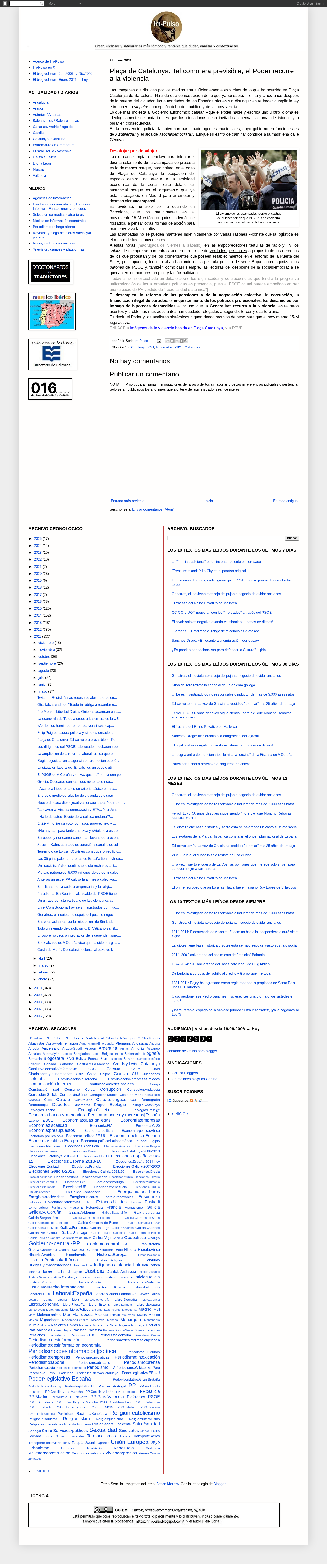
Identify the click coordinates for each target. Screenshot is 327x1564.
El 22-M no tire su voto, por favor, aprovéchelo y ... (76, 823)
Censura (113, 1069)
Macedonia (129, 1309)
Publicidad (65, 1413)
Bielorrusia (132, 1054)
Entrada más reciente (127, 501)
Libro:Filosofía (74, 1304)
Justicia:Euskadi (117, 1277)
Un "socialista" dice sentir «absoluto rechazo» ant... (77, 865)
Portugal (119, 1386)
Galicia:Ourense (147, 1228)
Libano (47, 1299)
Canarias (66, 1064)
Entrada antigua (285, 501)
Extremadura (38, 1207)
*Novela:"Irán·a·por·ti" (123, 1038)
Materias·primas (107, 1315)
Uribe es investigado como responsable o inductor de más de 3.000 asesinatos (233, 694)
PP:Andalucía (150, 1386)
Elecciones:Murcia (121, 1177)
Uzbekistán (93, 1448)
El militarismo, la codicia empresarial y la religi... (74, 886)
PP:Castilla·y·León (99, 1391)
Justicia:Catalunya (63, 1277)
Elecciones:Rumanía (146, 1182)
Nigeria (124, 1325)
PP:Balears (35, 1391)
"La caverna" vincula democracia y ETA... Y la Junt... (78, 809)
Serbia (47, 1431)
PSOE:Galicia (102, 1407)
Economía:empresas (140, 1120)
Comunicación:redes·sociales (110, 1084)
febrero (44, 972)
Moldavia (98, 1320)
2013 (38, 622)
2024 (38, 545)
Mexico (154, 1315)
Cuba (48, 1100)
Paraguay (152, 1330)
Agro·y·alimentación (62, 1043)
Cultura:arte (83, 1100)
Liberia (62, 1299)
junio (42, 684)
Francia (114, 1207)
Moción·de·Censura (75, 1320)
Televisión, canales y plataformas (59, 249)
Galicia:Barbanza (147, 1212)
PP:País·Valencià (107, 1396)
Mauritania (129, 1315)
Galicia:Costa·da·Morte (43, 1228)
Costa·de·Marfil (131, 1095)
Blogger (219, 1484)
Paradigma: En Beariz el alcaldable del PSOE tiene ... (78, 893)
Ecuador (141, 1141)
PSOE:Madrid (126, 1407)
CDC (92, 1069)
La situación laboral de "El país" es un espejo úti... (75, 767)
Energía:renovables (118, 1197)
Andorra (154, 1043)
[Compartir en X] (176, 340)
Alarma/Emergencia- (101, 1043)
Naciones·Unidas (64, 1325)
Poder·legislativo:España (59, 1378)
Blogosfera (54, 1058)
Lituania (97, 1309)
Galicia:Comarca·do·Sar (144, 1223)
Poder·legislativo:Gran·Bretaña (136, 1379)
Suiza (48, 1436)
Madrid (145, 1309)
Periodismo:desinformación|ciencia (132, 1340)
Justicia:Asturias (149, 1272)
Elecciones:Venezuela (110, 1187)
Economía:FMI (101, 1125)
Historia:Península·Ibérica (53, 1259)
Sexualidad (103, 1430)
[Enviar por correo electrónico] (167, 340)
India (89, 1265)
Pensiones (36, 1335)
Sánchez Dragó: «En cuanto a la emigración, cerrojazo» (215, 640)
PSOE (154, 1396)
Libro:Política (80, 1309)
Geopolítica (135, 1237)
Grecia (33, 1250)
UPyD (155, 1443)
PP (132, 1385)
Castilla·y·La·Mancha (93, 1064)
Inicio (209, 501)
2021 (38, 566)
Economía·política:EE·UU (86, 1136)
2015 (38, 608)
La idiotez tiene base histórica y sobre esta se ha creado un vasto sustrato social (234, 827)
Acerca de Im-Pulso (48, 61)
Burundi (129, 1059)
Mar (66, 1314)
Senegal (34, 1431)
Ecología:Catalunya (145, 1105)
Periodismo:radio (41, 1367)
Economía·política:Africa (141, 1130)
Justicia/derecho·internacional (56, 1287)
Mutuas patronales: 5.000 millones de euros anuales (77, 872)
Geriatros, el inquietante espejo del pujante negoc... (77, 914)
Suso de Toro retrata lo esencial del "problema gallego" (214, 685)
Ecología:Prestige (146, 1110)
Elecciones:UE (74, 1187)
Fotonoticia (94, 1207)
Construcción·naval (43, 1089)
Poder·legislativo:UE (80, 1386)
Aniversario (50, 1048)
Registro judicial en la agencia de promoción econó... (78, 760)
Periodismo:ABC (83, 1335)
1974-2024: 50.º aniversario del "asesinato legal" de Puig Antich (221, 964)
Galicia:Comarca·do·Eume (98, 1223)
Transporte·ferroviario (45, 1443)
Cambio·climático (148, 1059)
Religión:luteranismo (144, 1419)
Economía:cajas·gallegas (86, 1120)
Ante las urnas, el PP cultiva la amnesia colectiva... (77, 879)
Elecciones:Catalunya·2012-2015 (54, 1156)
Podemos (66, 1373)
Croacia (34, 1100)
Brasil (104, 1058)
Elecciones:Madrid (93, 1177)
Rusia (96, 1424)
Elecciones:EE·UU (95, 1156)
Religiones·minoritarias (45, 1424)
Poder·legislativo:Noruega (45, 1386)
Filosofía (76, 1207)
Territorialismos (101, 1435)
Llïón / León (42, 163)
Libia (75, 1299)
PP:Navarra (79, 1397)
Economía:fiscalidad (47, 1125)
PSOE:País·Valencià (41, 1413)
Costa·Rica (152, 1095)
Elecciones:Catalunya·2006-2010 (135, 1151)
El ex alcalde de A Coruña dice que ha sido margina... (78, 942)
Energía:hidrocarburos (138, 1191)
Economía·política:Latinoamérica (106, 1141)
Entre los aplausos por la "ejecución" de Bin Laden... (77, 921)
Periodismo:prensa (142, 1362)
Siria (156, 1431)
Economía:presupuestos (51, 1130)
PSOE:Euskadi (39, 1407)
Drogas (100, 1105)
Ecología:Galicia (93, 1109)
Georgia (154, 1238)
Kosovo (120, 1287)
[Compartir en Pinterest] (185, 340)
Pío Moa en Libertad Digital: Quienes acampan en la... (79, 711)
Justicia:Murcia (89, 1282)
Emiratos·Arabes (39, 1192)
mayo (43, 691)
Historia (130, 1250)
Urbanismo (38, 1448)
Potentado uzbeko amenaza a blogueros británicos (211, 764)
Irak (136, 1264)
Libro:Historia (99, 1304)
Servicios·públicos (70, 1430)
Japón (77, 1272)
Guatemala (48, 1250)
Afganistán (36, 1043)
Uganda (104, 1443)
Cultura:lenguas (111, 1099)
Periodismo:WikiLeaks (133, 1367)
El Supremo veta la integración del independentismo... (79, 935)
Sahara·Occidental (116, 1424)
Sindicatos (129, 1430)
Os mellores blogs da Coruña (194, 1079)
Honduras (152, 1260)
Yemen (143, 1453)
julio (41, 677)
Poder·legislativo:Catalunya (97, 1373)
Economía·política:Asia (45, 1136)
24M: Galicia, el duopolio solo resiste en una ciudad (211, 855)
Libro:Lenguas (123, 1304)
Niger (114, 1325)
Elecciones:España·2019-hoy (138, 1161)
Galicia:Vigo (102, 1238)
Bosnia (93, 1059)
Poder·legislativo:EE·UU (141, 1373)
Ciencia (121, 1073)
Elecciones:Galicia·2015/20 (103, 1171)
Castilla (38, 133)
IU (68, 1272)
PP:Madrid (38, 1396)
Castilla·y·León (125, 1064)
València (39, 175)
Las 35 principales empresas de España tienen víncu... (80, 859)
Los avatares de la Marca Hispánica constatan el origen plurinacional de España (234, 836)
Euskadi (152, 1201)
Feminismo (59, 1207)
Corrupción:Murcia (104, 1095)
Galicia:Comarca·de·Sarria (142, 1218)
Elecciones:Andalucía (82, 1146)
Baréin (96, 1054)
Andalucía (40, 102)
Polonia (104, 1386)
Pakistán (79, 1330)
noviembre (47, 649)
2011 (38, 636)
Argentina (108, 1048)
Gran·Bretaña (149, 1244)
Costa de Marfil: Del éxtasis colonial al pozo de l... (76, 949)
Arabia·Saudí (72, 1048)
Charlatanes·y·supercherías (50, 1074)
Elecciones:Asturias (117, 1146)
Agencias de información (52, 198)
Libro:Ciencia (151, 1299)
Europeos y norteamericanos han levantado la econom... (81, 837)
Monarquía (130, 1319)
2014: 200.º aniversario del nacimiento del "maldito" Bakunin (218, 955)
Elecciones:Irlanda (40, 1177)
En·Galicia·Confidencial (83, 1192)
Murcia (38, 169)
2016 (38, 601)
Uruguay (67, 1448)
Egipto (155, 1141)
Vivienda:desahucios (88, 1453)
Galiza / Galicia (44, 157)
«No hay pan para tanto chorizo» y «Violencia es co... (78, 831)
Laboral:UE (128, 1294)
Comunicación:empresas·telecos (134, 1079)
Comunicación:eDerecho (77, 1079)
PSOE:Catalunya (187, 347)
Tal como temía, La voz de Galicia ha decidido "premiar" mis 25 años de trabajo (233, 704)
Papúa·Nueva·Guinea (129, 1330)
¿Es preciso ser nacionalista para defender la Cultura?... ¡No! (219, 650)
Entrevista (34, 1202)
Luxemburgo (112, 1309)
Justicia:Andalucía (121, 1272)
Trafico (124, 1436)
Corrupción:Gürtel (73, 1095)
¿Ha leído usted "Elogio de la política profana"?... (75, 816)
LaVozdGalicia (149, 1294)
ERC (88, 1202)
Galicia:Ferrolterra (74, 1228)
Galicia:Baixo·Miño (114, 1212)
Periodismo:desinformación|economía (64, 1345)
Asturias (34, 1054)
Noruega (137, 1325)
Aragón (38, 108)
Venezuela (124, 1448)
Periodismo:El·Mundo (143, 1352)
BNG (70, 1058)
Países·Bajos (61, 1330)
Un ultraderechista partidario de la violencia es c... (76, 900)
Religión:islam (76, 1418)
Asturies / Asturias (47, 114)
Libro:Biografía (126, 1299)
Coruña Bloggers (185, 1073)
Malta (32, 1315)
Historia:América (41, 1255)
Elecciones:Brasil (83, 1151)
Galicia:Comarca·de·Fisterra (91, 1218)
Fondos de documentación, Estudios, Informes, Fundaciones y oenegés (62, 206)
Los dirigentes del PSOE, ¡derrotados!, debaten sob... (78, 747)
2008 (38, 1002)
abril (42, 958)
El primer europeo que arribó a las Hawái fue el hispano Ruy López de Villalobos (234, 887)
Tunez (66, 1443)
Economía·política (98, 1130)
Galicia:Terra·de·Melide (144, 1233)
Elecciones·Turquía (147, 1187)
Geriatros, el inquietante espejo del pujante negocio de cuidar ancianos (226, 594)
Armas (124, 1048)
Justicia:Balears (38, 1277)
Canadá (50, 1064)
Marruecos (82, 1314)
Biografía (151, 1053)
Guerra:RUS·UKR (72, 1250)
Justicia (94, 1271)
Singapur (146, 1431)
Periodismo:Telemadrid (71, 1368)
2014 (38, 615)
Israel (48, 1271)
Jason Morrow (168, 1484)
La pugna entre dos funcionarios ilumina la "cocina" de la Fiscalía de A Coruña (232, 754)
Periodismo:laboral (46, 1362)
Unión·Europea (129, 1442)
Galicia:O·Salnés (123, 1228)
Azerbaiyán (51, 1054)
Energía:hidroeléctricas (46, 1197)
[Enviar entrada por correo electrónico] (158, 341)
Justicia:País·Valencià (143, 1282)
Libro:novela (36, 1309)
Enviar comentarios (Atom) (153, 509)
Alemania (123, 1043)
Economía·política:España (135, 1135)
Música (45, 1325)
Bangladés (81, 1054)
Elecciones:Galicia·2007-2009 (136, 1166)
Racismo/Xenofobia (91, 1413)
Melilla (142, 1315)
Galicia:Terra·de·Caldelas (108, 1233)
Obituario (153, 1325)
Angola (33, 1048)
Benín (119, 1054)
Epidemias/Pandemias (62, 1202)
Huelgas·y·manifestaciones (49, 1265)
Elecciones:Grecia (146, 1171)
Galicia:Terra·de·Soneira (44, 1238)
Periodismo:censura (115, 1335)
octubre (44, 656)
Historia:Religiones (111, 1260)
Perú (156, 1367)
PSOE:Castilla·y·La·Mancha (77, 1402)
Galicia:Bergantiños (43, 1218)
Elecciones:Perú (75, 1182)
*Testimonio (151, 1038)
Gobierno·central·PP (54, 1243)
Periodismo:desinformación (54, 1339)
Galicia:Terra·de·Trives (76, 1238)
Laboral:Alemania (146, 1287)
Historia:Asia (76, 1255)
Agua (82, 1043)
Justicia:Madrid (40, 1282)
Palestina (95, 1330)
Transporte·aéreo (146, 1436)
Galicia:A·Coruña (44, 1212)
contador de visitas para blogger (192, 1051)
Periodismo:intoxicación (137, 1357)
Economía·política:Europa (53, 1140)
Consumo (72, 1089)
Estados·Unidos (111, 1201)
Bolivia (81, 1058)
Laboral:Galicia (106, 1294)
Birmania (35, 1059)
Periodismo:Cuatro (147, 1335)
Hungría (79, 1265)
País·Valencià (39, 1330)
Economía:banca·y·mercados (56, 1114)
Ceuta (136, 1069)
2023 (38, 552)
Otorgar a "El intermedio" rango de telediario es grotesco (215, 631)
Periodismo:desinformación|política (72, 1351)
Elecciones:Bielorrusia (43, 1151)
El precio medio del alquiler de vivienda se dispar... (76, 795)
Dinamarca (82, 1105)
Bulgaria (116, 1059)
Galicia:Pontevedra (42, 1233)
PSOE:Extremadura (70, 1407)
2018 (38, 587)
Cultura (63, 1099)
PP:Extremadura (126, 1391)
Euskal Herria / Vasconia (52, 151)
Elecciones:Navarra (147, 1177)
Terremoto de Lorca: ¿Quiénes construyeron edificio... (79, 851)
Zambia (155, 1453)
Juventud (100, 1287)
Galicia (153, 1207)
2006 (38, 1016)
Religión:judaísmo (109, 1419)
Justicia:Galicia (145, 1277)
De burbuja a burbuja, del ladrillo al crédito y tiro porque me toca (221, 973)
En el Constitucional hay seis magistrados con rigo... (78, 907)
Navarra (85, 1325)
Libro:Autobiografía (97, 1299)
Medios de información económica (59, 221)
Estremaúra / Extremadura (53, 145)
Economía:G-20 (148, 1125)
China (91, 1074)
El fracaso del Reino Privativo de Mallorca (204, 603)
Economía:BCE (40, 1120)
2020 (38, 573)
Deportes (61, 1104)
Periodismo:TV (101, 1367)
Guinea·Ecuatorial (100, 1250)
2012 (38, 629)
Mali (157, 1309)
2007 (38, 1009)
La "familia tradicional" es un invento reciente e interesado (216, 561)
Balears (67, 1054)
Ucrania (90, 1443)
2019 (38, 580)
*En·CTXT (55, 1038)
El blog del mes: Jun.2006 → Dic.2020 (62, 74)
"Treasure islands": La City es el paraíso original (209, 571)
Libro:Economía (43, 1304)
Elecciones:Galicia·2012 (51, 1171)
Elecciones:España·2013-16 (74, 1161)
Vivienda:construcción (49, 1453)
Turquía (77, 1443)
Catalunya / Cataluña (49, 139)
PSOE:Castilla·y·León (116, 1402)
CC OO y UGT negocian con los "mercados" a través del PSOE (222, 612)
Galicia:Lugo (99, 1228)
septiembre (47, 663)
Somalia (34, 1436)
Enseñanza (149, 1196)
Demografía (150, 1100)
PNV (52, 1373)
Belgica (107, 1054)
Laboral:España (72, 1293)
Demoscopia (38, 1105)
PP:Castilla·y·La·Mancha (64, 1391)
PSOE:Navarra (150, 1407)
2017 (38, 594)
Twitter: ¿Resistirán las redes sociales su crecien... (77, 698)
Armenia (137, 1048)
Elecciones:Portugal (109, 1182)
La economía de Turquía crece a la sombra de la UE (78, 719)
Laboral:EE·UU (39, 1294)
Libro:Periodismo (57, 1309)
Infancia (123, 1264)
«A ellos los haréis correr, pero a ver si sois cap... (75, 726)
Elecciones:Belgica (147, 1146)
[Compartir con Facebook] (181, 340)
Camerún (34, 1064)
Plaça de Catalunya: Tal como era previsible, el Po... (77, 739)
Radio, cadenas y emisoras (54, 243)
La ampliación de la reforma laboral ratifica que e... (76, 754)
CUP (133, 1100)
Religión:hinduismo (42, 1419)
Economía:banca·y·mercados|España (124, 1114)
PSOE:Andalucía (41, 1402)
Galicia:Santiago (74, 1233)
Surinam (61, 1436)
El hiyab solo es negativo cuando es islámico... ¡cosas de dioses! (222, 622)
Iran (145, 1265)
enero (43, 979)
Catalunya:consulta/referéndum (52, 1069)
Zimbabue (35, 1458)
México (33, 1320)
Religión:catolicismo (135, 1412)
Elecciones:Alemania (44, 1146)
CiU (151, 347)
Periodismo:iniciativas (92, 1357)
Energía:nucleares (84, 1197)
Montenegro (152, 1320)
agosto (44, 671)
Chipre (105, 1074)
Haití (119, 1250)
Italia (60, 1272)
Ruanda (70, 1424)
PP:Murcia (59, 1397)
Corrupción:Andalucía (143, 1089)
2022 (38, 559)
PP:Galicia (150, 1391)
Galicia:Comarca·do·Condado (48, 1223)
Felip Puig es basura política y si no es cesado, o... (76, 732)
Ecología (117, 1104)
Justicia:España (91, 1277)
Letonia (33, 1299)
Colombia (37, 1079)
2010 (38, 988)
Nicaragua (100, 1325)
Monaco (112, 1320)
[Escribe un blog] (172, 340)
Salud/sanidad (146, 1423)
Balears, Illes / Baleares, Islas (56, 120)
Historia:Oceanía (149, 1255)
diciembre (46, 643)
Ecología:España (41, 1110)
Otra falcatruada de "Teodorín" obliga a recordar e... (77, 704)
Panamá (108, 1330)
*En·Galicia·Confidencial (85, 1038)
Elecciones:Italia (66, 1177)
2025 (38, 538)
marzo (43, 965)
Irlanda (154, 1265)
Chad (156, 1069)
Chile (80, 1074)
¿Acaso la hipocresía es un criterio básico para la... (77, 788)
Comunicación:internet (49, 1084)
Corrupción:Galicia (42, 1095)
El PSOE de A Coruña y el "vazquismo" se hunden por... (80, 775)
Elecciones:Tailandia (42, 1187)
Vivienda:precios (121, 1453)
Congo (155, 1084)
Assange (153, 1048)
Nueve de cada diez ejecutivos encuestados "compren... (81, 803)
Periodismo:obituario (94, 1362)
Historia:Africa (149, 1250)
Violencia (153, 1448)
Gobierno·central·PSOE (109, 1244)
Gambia (118, 1238)
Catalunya (139, 347)
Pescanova (36, 1373)
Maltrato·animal (49, 1315)
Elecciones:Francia (86, 1166)
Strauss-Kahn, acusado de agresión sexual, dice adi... (79, 844)
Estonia (136, 1202)
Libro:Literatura (148, 1304)
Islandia (34, 1272)
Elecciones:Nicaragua (42, 1182)
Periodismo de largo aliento (54, 227)
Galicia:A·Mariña (82, 1212)
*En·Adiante (36, 1038)
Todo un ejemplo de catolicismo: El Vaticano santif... (77, 928)
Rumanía (84, 1424)
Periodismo (57, 1335)
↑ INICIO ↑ (41, 1471)
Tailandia (77, 1436)
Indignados (164, 347)
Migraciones (49, 1320)
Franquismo (134, 1207)
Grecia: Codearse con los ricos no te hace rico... (75, 781)
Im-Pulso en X (44, 67)
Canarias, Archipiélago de (53, 127)
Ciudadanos (151, 1074)
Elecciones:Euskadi (43, 1166)
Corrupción (110, 1089)
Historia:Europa (112, 1254)
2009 (38, 995)
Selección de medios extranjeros (58, 214)
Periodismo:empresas (49, 1357)
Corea (90, 1089)
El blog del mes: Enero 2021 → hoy (60, 79)
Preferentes (136, 1397)
